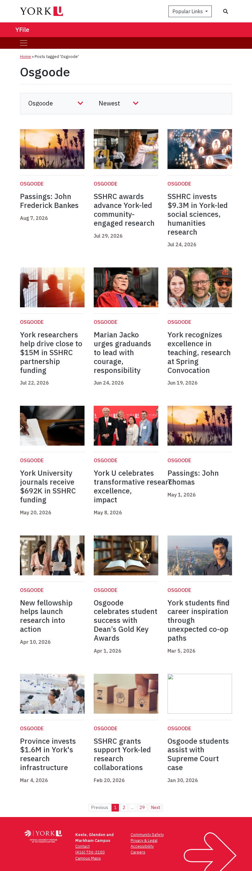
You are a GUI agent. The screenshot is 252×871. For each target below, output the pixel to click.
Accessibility (142, 846)
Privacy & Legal (144, 840)
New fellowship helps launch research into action (46, 616)
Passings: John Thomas (193, 477)
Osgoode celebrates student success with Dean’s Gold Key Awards (125, 620)
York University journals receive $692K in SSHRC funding (48, 486)
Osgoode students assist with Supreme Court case (198, 754)
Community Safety (147, 834)
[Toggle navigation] (23, 43)
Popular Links (188, 11)
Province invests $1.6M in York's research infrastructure (48, 754)
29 (142, 807)
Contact (82, 846)
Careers (138, 852)
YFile (22, 29)
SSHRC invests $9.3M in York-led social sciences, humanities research (197, 213)
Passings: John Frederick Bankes (49, 200)
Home (25, 56)
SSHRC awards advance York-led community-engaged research (124, 209)
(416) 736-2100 (90, 852)
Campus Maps (88, 858)
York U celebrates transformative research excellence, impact (135, 486)
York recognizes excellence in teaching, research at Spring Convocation (199, 352)
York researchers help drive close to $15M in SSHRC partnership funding (51, 352)
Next (155, 807)
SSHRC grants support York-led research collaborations (122, 754)
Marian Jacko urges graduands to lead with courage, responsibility (122, 352)
